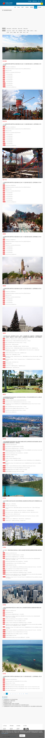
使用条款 (6, 733)
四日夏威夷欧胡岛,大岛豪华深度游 (9, 700)
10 (23, 693)
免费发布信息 (34, 1)
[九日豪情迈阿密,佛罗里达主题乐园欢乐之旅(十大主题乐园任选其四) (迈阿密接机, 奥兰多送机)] (22, 218)
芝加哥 (8, 32)
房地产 (22, 7)
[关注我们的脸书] (24, 729)
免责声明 (11, 728)
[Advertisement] (22, 19)
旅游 (35, 7)
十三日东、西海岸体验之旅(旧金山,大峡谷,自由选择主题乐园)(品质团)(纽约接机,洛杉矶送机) (22, 550)
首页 (15, 7)
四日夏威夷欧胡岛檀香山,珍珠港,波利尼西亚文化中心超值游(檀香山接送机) (16, 704)
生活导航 (39, 7)
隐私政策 (3, 733)
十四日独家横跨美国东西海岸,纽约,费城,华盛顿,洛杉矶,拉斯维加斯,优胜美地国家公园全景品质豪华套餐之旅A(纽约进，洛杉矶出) (22, 442)
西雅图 (15, 32)
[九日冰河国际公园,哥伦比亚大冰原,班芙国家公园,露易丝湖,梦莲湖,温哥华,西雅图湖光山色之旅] (22, 485)
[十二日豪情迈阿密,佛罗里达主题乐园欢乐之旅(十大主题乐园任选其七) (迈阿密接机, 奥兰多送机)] (22, 47)
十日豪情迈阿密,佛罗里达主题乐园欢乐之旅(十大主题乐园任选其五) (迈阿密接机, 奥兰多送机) (22, 183)
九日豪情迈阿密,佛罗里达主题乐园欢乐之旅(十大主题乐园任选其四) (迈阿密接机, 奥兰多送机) (22, 237)
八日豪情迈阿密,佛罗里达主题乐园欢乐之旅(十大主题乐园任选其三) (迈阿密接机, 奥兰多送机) (22, 289)
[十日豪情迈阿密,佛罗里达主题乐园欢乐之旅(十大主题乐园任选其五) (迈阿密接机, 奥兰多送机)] (22, 163)
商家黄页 (31, 7)
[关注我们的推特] (27, 729)
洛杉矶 (13, 30)
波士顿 (11, 32)
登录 (39, 1)
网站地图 (29, 1)
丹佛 (16, 30)
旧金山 (36, 30)
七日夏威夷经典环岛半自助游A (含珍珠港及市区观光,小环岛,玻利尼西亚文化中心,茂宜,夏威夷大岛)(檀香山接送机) (22, 397)
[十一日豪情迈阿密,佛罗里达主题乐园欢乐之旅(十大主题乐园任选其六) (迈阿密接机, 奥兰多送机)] (22, 104)
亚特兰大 (31, 30)
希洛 (27, 32)
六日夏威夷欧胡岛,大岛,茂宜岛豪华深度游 (10, 699)
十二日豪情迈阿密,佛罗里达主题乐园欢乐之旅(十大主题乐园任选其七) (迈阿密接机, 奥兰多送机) (22, 64)
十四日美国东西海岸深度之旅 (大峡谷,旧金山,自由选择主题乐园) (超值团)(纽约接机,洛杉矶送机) (22, 608)
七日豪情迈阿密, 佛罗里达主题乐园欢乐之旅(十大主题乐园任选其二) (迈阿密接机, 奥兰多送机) (22, 677)
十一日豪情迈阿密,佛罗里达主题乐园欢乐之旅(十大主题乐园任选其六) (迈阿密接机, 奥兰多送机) (22, 124)
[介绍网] (8, 3)
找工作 (19, 7)
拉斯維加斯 (20, 30)
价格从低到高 (9, 28)
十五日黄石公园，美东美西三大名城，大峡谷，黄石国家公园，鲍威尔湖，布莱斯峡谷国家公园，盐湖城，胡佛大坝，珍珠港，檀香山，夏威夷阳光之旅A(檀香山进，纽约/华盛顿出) (22, 336)
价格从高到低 (14, 28)
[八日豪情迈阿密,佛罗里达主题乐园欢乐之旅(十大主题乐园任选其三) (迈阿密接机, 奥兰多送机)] (22, 270)
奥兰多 (24, 32)
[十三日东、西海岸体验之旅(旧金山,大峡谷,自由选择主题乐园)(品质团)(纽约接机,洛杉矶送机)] (22, 534)
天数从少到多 (20, 28)
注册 (41, 1)
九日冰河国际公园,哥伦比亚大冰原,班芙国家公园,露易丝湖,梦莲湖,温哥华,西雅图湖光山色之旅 (22, 501)
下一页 (26, 693)
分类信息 (26, 7)
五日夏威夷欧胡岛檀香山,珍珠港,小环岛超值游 (11, 703)
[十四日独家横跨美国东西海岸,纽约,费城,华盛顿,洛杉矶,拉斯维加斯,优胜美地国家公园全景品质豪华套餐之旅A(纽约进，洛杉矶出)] (22, 425)
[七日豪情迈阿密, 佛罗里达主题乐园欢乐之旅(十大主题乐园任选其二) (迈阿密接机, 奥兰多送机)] (22, 656)
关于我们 (4, 728)
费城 (18, 32)
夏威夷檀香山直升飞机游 (7, 702)
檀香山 (24, 30)
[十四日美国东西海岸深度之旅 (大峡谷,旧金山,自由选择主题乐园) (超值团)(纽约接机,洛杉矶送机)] (22, 591)
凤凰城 (28, 30)
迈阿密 (21, 32)
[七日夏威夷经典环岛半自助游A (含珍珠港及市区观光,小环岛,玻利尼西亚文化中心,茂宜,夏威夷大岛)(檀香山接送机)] (22, 381)
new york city (9, 30)
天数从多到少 (25, 28)
